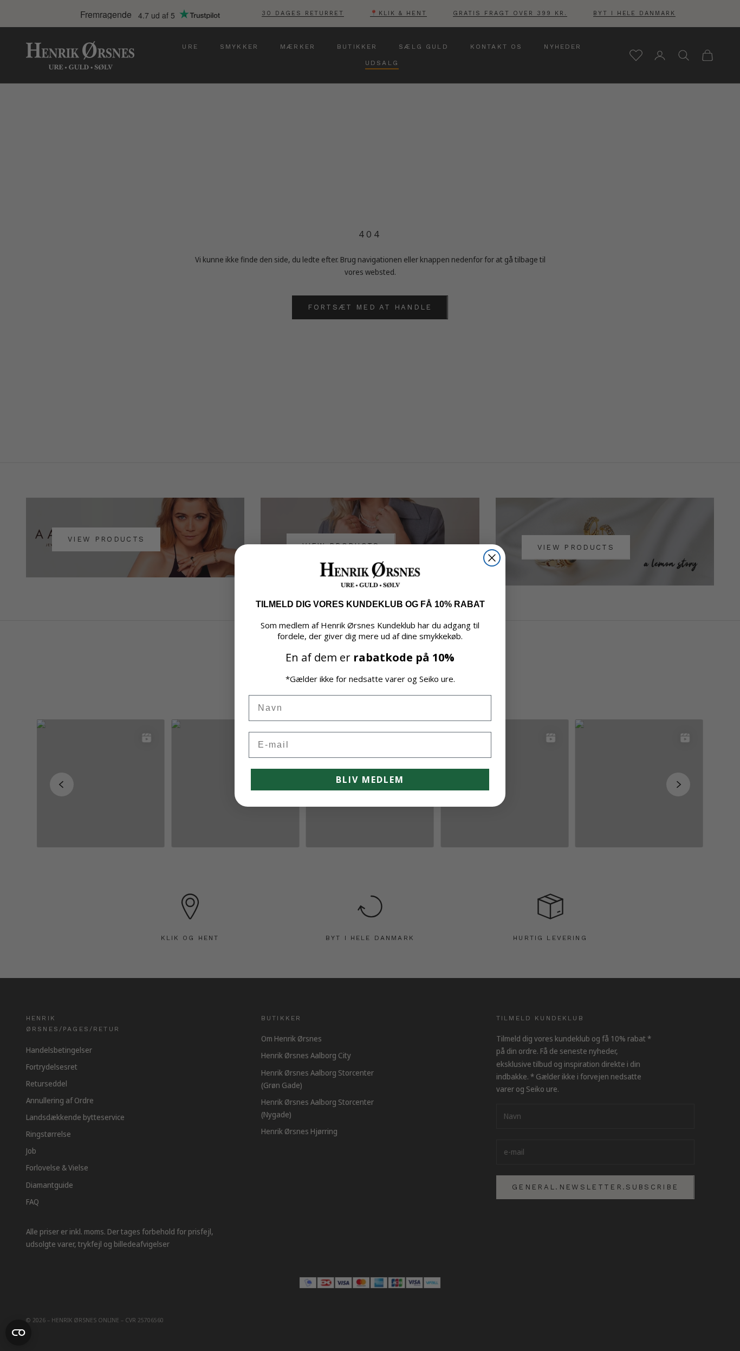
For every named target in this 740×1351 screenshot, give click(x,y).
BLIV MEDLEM (370, 780)
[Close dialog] (492, 558)
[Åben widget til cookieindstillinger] (18, 1333)
